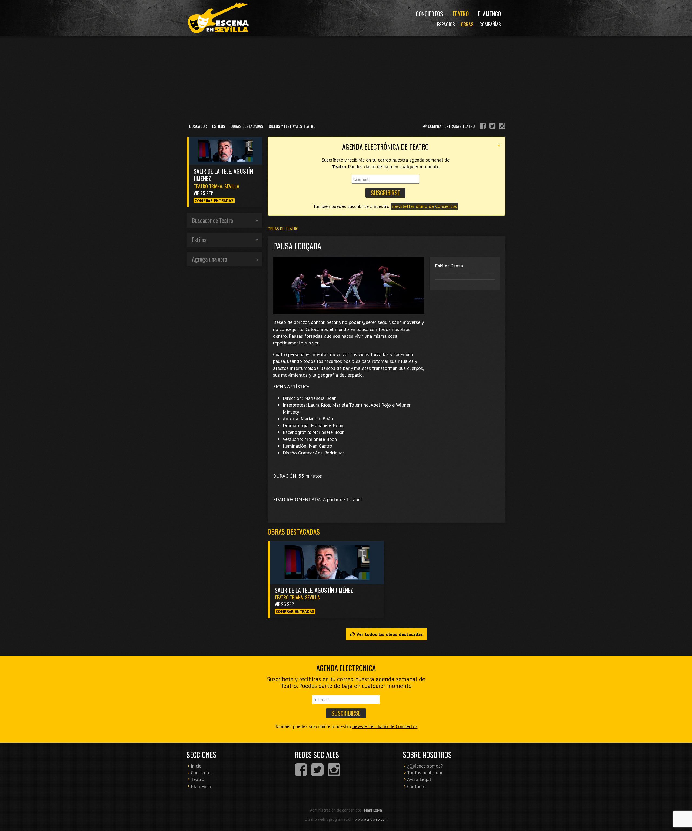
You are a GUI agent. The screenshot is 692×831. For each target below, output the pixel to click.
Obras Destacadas (247, 126)
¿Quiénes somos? (425, 766)
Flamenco (489, 13)
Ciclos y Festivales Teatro (292, 126)
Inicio (196, 766)
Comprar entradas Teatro (451, 126)
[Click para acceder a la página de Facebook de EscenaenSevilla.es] (483, 126)
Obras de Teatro (283, 228)
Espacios (446, 24)
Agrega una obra (209, 258)
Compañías (490, 24)
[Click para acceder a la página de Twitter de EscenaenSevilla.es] (492, 126)
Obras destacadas (294, 532)
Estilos (218, 126)
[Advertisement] (346, 78)
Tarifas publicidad (425, 772)
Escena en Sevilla (218, 18)
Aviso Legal (419, 779)
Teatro (460, 13)
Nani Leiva (373, 810)
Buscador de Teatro (212, 220)
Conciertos (429, 13)
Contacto (416, 786)
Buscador (198, 126)
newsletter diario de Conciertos (424, 206)
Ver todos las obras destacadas (389, 634)
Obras (467, 24)
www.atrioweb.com (371, 819)
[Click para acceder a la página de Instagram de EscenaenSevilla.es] (502, 126)
